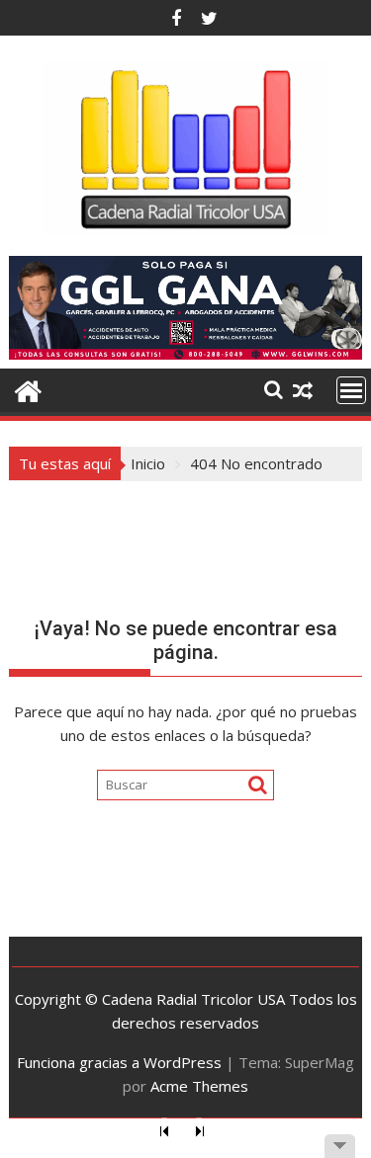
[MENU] (351, 390)
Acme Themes (199, 1086)
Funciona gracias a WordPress (119, 1062)
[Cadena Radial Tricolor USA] (28, 389)
